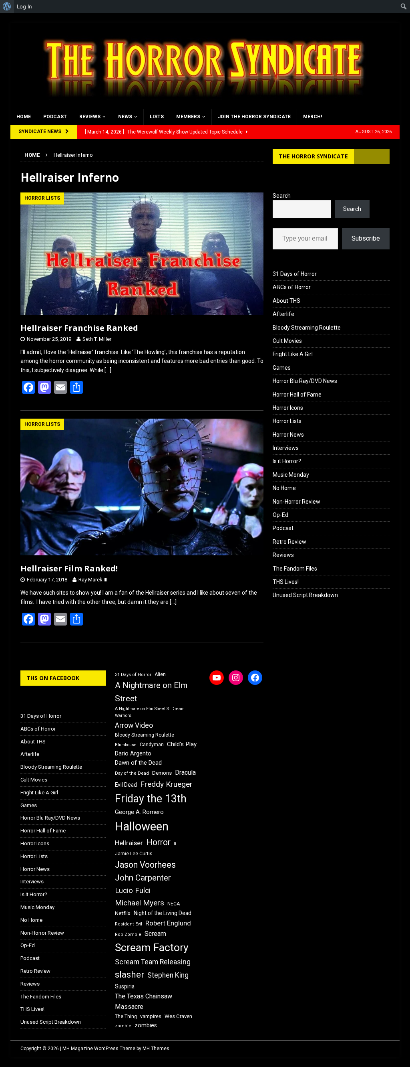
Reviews (89, 116)
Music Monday (291, 475)
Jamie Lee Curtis (134, 853)
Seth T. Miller (96, 339)
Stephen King (168, 975)
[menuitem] (7, 6)
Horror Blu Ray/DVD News (305, 381)
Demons (162, 773)
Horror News (288, 434)
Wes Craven (178, 1016)
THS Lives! (286, 582)
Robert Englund (168, 923)
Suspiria (125, 986)
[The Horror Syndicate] (200, 104)
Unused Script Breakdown (305, 595)
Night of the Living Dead (162, 913)
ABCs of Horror (292, 287)
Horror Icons (288, 408)
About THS (286, 301)
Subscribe (366, 238)
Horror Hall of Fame (297, 394)
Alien (160, 674)
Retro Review (289, 542)
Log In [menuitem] (24, 6)
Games (282, 367)
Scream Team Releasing (153, 962)
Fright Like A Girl (293, 354)
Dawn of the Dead (138, 762)
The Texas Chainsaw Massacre (143, 1001)
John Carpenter (143, 878)
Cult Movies (287, 341)
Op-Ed (280, 515)
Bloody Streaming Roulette (307, 327)
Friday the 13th (151, 798)
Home (23, 116)
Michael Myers (139, 902)
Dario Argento (133, 753)
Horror (158, 842)
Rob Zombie (128, 934)
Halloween (142, 826)
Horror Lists (287, 421)
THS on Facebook (52, 678)
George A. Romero (139, 812)
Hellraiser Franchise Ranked (79, 327)
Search (282, 195)
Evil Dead (126, 785)
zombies (146, 1025)
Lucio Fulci (133, 890)
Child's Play (182, 744)
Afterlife (283, 314)
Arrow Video (134, 725)
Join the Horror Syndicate (254, 116)
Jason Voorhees (145, 865)
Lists (157, 116)
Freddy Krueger (166, 784)
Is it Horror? (287, 461)
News (125, 116)
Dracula (185, 772)
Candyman (152, 744)
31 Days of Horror (295, 274)
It (175, 843)
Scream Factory (152, 947)
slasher (129, 974)
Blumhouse (126, 744)
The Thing (126, 1016)
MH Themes (156, 1048)
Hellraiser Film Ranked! (69, 568)
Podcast (55, 116)
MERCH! (312, 116)
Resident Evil (128, 924)
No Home (284, 488)
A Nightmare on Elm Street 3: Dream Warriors (150, 712)
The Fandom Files (295, 568)
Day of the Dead (132, 773)
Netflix (123, 913)
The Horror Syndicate (313, 156)
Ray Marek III (92, 580)
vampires (150, 1016)
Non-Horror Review (296, 501)
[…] (108, 370)
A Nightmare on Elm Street (151, 691)
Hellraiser (129, 843)
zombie (123, 1026)
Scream (155, 933)
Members (188, 116)
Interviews (286, 448)
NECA (173, 904)
